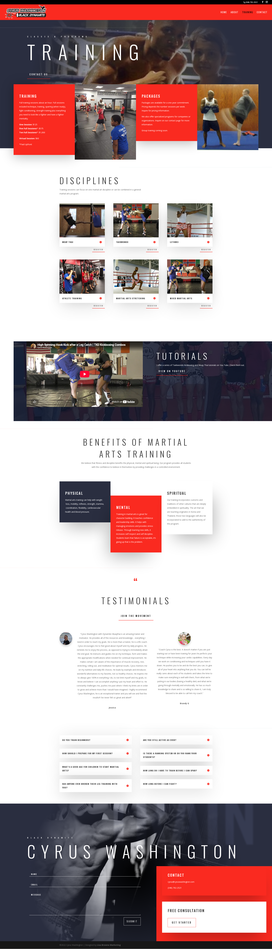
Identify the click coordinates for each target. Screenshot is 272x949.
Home (224, 12)
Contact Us (38, 74)
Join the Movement (136, 616)
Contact (262, 12)
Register (98, 249)
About (234, 12)
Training (247, 12)
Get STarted (182, 922)
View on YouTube (172, 371)
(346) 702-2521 (252, 2)
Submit (132, 921)
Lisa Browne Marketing (109, 945)
